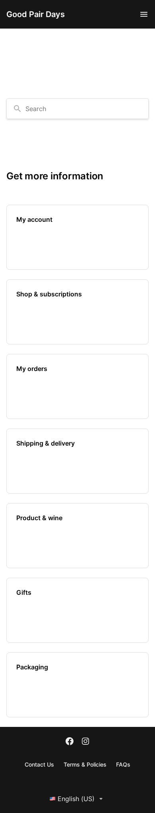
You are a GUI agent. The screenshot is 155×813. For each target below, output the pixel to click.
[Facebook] (69, 742)
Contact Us (39, 764)
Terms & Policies (85, 764)
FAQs (123, 764)
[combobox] (77, 108)
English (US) (76, 799)
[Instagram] (85, 742)
